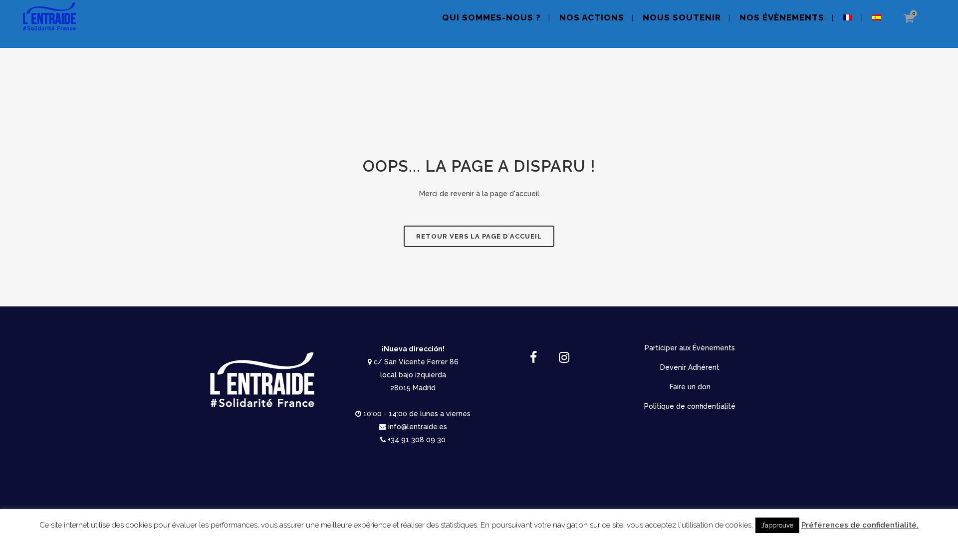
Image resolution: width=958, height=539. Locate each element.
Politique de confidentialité (689, 406)
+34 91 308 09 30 (417, 440)
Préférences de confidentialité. (860, 525)
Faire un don (690, 387)
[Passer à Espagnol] (878, 23)
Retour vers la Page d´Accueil (479, 236)
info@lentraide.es (417, 427)
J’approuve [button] (777, 525)
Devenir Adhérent (689, 367)
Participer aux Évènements (690, 348)
